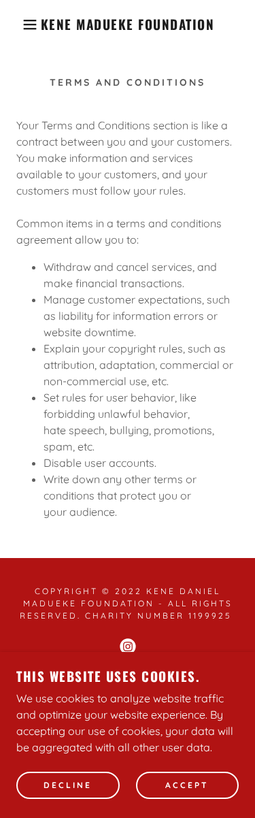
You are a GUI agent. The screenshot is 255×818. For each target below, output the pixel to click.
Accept (187, 786)
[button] (20, 24)
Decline (68, 786)
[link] (127, 24)
